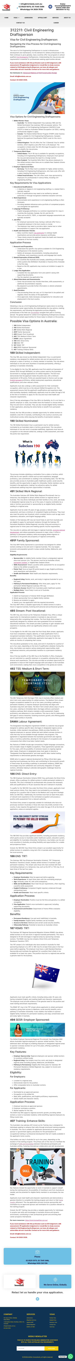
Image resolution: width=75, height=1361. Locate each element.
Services (55, 18)
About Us (67, 18)
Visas (15, 18)
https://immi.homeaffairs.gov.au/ (36, 1220)
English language (16, 380)
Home (6, 18)
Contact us (20, 23)
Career (56, 23)
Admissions (29, 18)
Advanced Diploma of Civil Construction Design (40, 73)
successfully (35, 312)
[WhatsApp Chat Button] (70, 1356)
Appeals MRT (42, 18)
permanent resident (20, 562)
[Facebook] (50, 7)
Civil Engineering (22, 57)
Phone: (37, 1257)
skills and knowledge (26, 1144)
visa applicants (39, 233)
